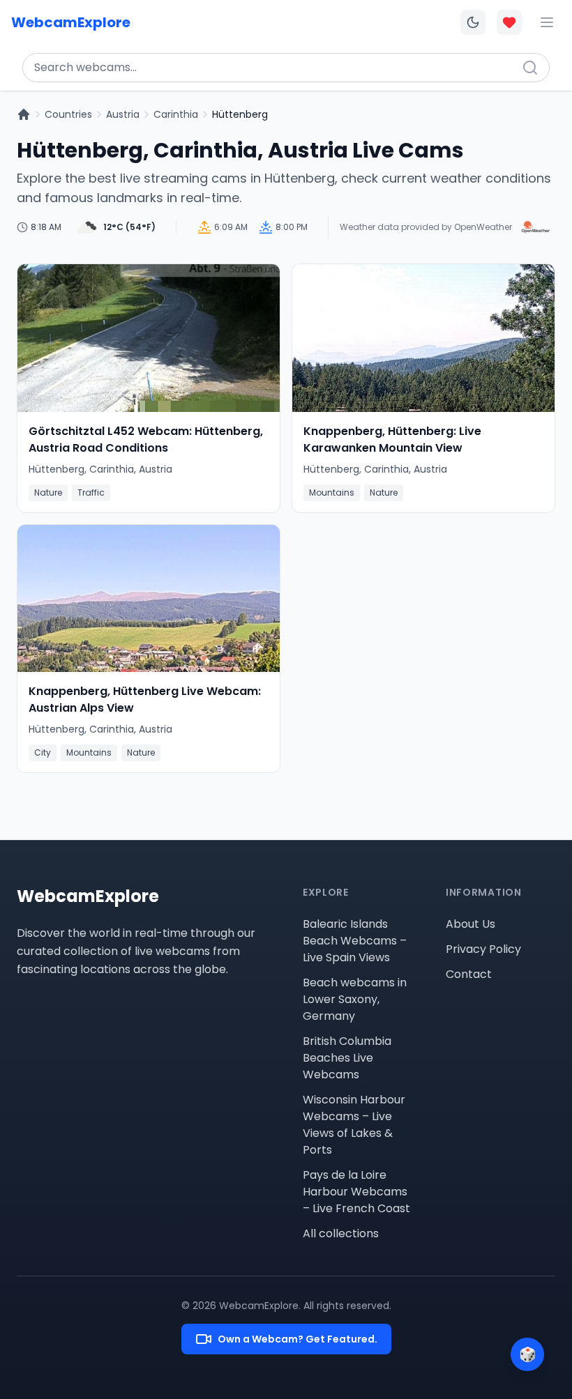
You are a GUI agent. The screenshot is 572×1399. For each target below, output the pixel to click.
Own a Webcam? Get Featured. (297, 1339)
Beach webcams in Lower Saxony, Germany (355, 999)
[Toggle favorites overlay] (509, 22)
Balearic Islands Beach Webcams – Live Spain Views (355, 940)
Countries (68, 114)
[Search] (530, 67)
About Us (470, 924)
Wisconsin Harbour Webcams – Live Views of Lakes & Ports (354, 1125)
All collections (341, 1233)
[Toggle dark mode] (473, 22)
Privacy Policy (483, 949)
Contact (469, 974)
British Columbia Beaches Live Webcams (347, 1058)
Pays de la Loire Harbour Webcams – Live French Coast (356, 1191)
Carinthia (175, 114)
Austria (123, 114)
